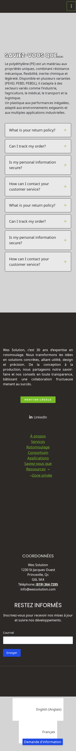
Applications (38, 458)
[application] (48, 469)
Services (38, 441)
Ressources (36, 469)
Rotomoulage (38, 447)
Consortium (38, 452)
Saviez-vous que (38, 463)
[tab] (38, 130)
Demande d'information (42, 742)
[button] (20, 302)
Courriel (8, 633)
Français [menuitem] (48, 732)
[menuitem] (38, 709)
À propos (38, 436)
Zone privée (42, 475)
